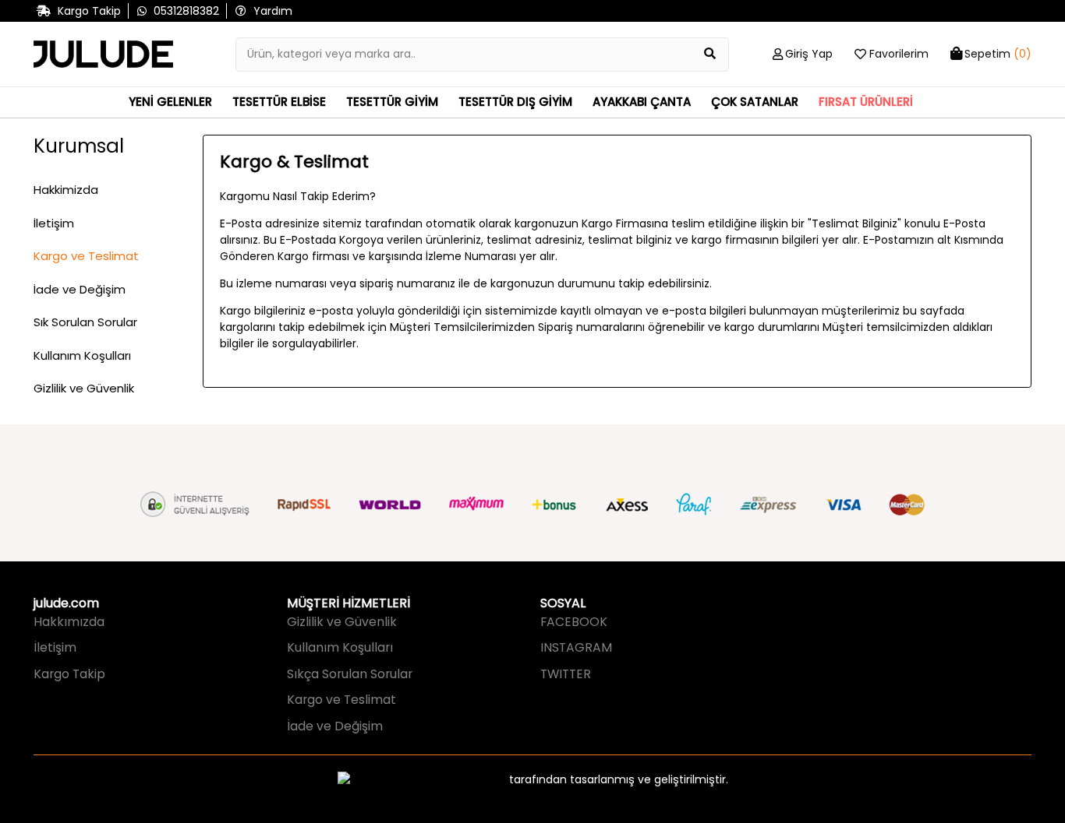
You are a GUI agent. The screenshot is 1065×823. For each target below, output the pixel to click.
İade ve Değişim (80, 289)
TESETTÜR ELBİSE (279, 101)
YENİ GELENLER (170, 101)
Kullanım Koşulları (82, 355)
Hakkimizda (66, 189)
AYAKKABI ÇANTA (642, 101)
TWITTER (565, 674)
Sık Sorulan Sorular (85, 322)
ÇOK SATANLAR (754, 101)
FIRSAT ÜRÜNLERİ (866, 101)
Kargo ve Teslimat (86, 256)
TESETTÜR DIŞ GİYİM (515, 101)
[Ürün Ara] (710, 54)
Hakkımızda (69, 622)
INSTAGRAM (576, 647)
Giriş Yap (809, 54)
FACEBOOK (573, 622)
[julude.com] (103, 54)
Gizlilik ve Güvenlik (84, 388)
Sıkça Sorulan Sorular (349, 674)
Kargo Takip (69, 674)
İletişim (54, 223)
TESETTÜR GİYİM (392, 101)
